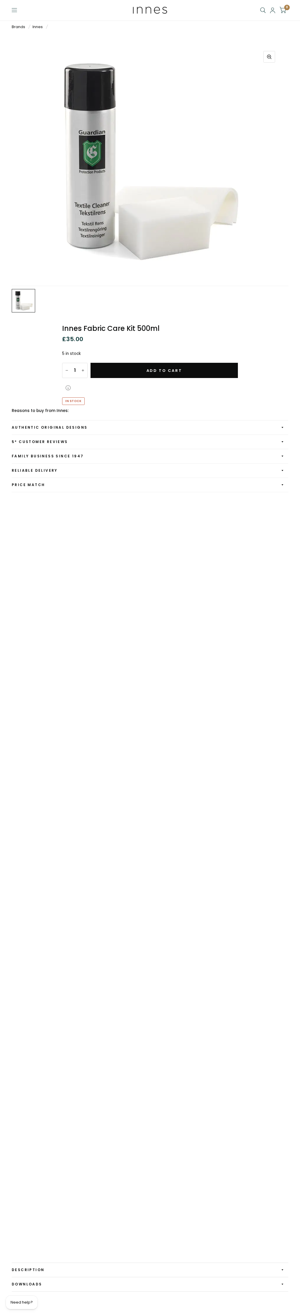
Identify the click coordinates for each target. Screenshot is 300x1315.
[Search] (263, 10)
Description (28, 1269)
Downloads (27, 1284)
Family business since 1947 (47, 456)
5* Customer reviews (40, 441)
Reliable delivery (35, 470)
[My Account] (272, 10)
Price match (28, 484)
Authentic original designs (49, 427)
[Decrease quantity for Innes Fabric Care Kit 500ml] (66, 370)
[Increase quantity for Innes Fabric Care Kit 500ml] (83, 370)
